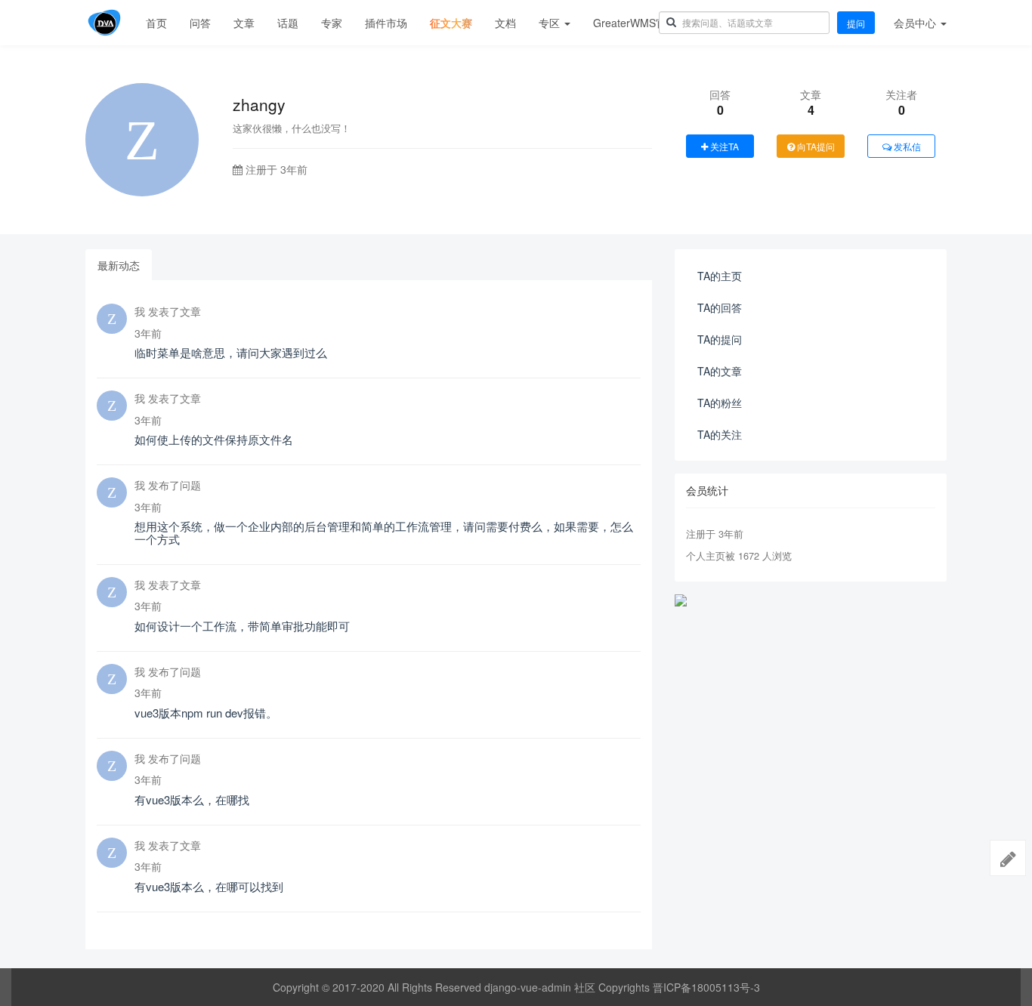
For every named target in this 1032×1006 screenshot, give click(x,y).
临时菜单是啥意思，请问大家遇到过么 (230, 352)
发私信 (906, 146)
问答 (200, 22)
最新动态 (118, 265)
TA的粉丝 (719, 402)
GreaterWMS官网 (635, 22)
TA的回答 (719, 307)
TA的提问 (719, 339)
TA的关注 (719, 434)
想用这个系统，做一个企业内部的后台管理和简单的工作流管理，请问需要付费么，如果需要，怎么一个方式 (383, 532)
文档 (505, 22)
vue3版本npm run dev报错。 (205, 713)
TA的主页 (719, 275)
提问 (856, 23)
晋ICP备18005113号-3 (706, 987)
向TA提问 (815, 146)
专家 (331, 22)
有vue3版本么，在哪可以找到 (208, 886)
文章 (244, 22)
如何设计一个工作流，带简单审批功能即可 (242, 626)
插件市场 (386, 22)
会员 (915, 22)
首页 (156, 22)
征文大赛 (451, 22)
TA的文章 (719, 370)
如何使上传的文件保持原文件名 (213, 439)
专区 (551, 22)
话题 (287, 22)
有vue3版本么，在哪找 (191, 799)
